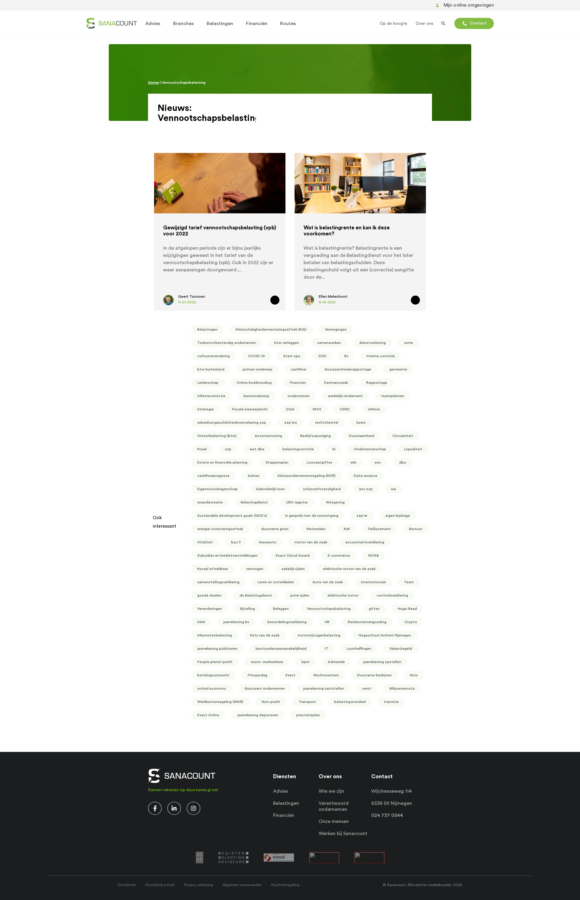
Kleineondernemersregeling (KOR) (307, 476)
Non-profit (271, 702)
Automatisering (268, 436)
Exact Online (208, 715)
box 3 (236, 542)
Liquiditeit (413, 449)
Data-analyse (365, 476)
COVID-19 (256, 356)
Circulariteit (402, 436)
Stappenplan (277, 462)
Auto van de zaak (327, 582)
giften (374, 608)
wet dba (257, 449)
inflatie (374, 409)
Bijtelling (247, 608)
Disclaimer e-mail (159, 885)
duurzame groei (274, 529)
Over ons (424, 23)
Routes (288, 23)
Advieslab (336, 662)
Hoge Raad (407, 608)
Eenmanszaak (336, 382)
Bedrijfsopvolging (315, 436)
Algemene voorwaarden (242, 885)
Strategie (205, 409)
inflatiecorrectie (211, 396)
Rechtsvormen (326, 675)
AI (334, 449)
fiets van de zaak (264, 635)
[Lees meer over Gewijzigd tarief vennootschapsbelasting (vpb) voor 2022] (274, 300)
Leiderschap (207, 382)
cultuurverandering (213, 356)
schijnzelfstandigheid (322, 489)
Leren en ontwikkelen (276, 582)
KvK (347, 529)
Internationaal (373, 582)
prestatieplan (308, 715)
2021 (322, 356)
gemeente (398, 369)
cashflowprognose (213, 476)
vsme (408, 343)
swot (366, 688)
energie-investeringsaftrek (220, 529)
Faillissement (379, 529)
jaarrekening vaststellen (323, 688)
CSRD (345, 409)
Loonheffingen (358, 648)
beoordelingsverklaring (287, 622)
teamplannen (392, 396)
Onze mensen (334, 821)
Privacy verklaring (198, 885)
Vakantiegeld (400, 648)
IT (326, 648)
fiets (414, 675)
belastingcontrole (298, 449)
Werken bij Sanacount (343, 833)
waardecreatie (210, 502)
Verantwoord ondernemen (334, 806)
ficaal (202, 449)
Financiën (256, 23)
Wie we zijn (331, 791)
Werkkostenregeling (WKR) (220, 702)
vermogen (254, 569)
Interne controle (380, 356)
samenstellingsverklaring (218, 582)
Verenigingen (336, 329)
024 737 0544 (387, 815)
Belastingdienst (254, 502)
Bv (346, 356)
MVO (317, 409)
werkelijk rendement (345, 396)
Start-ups (291, 356)
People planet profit (215, 662)
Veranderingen (209, 608)
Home (153, 82)
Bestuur (415, 529)
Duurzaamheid (361, 436)
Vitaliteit (205, 542)
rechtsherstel (326, 422)
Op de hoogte (393, 23)
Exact (290, 675)
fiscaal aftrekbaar (212, 569)
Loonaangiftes (319, 462)
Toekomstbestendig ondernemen (226, 343)
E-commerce (339, 555)
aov (378, 462)
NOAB (373, 555)
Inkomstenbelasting (214, 635)
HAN (201, 622)
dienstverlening (372, 343)
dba (402, 462)
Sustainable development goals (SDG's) (232, 515)
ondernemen (299, 396)
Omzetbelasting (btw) (217, 436)
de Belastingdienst (256, 595)
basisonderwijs (256, 396)
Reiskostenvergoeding (367, 622)
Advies (152, 23)
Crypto (410, 622)
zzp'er (361, 515)
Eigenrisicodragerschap (217, 489)
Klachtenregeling (285, 885)
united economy (211, 688)
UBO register (297, 502)
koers (361, 422)
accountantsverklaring (364, 542)
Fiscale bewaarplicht (250, 409)
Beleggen (281, 608)
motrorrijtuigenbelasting (319, 635)
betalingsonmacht (213, 675)
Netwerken (316, 529)
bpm (305, 662)
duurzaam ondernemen (264, 688)
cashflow (298, 369)
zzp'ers (290, 422)
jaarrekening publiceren (217, 648)
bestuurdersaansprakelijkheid (281, 648)
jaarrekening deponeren (257, 715)
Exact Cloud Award (293, 555)
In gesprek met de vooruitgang (311, 515)
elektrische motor (343, 595)
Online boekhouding (254, 382)
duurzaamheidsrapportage (347, 369)
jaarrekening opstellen (382, 662)
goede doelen (209, 595)
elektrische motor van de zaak (349, 569)
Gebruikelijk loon (270, 489)
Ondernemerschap (370, 449)
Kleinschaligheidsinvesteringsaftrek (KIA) (271, 329)
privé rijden (299, 595)
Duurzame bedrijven (374, 675)
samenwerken (329, 343)
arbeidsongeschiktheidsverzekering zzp (231, 422)
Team (409, 582)
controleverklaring (392, 595)
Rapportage (376, 382)
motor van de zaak (311, 542)
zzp (228, 449)
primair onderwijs (257, 369)
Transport (307, 702)
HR (327, 622)
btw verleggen (286, 343)
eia (393, 489)
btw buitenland (210, 369)
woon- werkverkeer (267, 662)
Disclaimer (127, 885)
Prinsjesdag (257, 675)
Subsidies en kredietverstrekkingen (227, 555)
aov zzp (366, 489)
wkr (353, 462)
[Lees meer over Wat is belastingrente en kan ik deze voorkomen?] (415, 300)
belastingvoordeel (350, 702)
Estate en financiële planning (222, 462)
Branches (183, 23)
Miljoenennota (402, 688)
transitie (391, 702)
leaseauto (267, 542)
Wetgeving (335, 502)
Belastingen (220, 23)
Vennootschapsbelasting (329, 608)
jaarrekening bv (236, 622)
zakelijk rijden (293, 569)
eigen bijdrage (397, 515)
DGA (290, 409)
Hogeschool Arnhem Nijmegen (385, 635)
